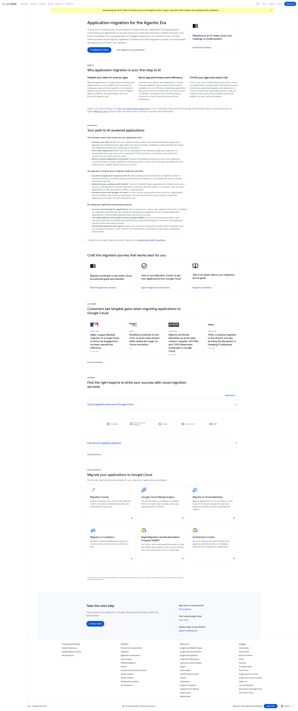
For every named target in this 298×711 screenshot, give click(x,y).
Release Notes (185, 696)
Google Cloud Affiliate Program (191, 648)
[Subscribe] (271, 706)
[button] (162, 404)
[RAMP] (213, 424)
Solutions (33, 4)
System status (185, 693)
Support (272, 4)
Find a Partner (244, 652)
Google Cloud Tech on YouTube (250, 678)
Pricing (50, 4)
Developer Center (245, 667)
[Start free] (290, 4)
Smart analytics (126, 659)
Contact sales (244, 648)
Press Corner (244, 670)
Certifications (185, 681)
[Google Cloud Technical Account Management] (137, 424)
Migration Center (101, 111)
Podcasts (242, 663)
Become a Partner (245, 655)
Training (183, 678)
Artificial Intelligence (128, 663)
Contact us (69, 4)
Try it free (183, 620)
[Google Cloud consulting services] (112, 424)
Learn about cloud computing (190, 663)
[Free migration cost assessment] (130, 50)
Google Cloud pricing (69, 648)
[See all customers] (95, 362)
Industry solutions (127, 674)
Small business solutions (130, 681)
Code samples (185, 670)
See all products (68, 655)
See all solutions (127, 685)
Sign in (279, 4)
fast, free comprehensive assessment (134, 109)
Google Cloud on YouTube (248, 674)
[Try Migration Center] (99, 50)
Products (42, 4)
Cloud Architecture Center (189, 674)
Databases (125, 652)
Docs (265, 4)
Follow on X (243, 681)
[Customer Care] (188, 424)
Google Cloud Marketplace (189, 659)
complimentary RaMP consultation (151, 240)
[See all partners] (94, 454)
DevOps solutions (127, 678)
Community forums (246, 693)
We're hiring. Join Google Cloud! (250, 689)
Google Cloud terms (39, 706)
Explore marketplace (188, 631)
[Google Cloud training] (163, 424)
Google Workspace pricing (71, 652)
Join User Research (246, 685)
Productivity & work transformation (134, 670)
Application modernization (130, 655)
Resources (59, 4)
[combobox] (287, 706)
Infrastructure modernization (131, 648)
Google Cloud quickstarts (189, 655)
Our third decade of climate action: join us (140, 706)
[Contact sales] (95, 624)
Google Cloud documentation (190, 652)
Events (241, 659)
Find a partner (185, 609)
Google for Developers (188, 685)
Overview (24, 4)
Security (124, 667)
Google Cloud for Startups (189, 689)
